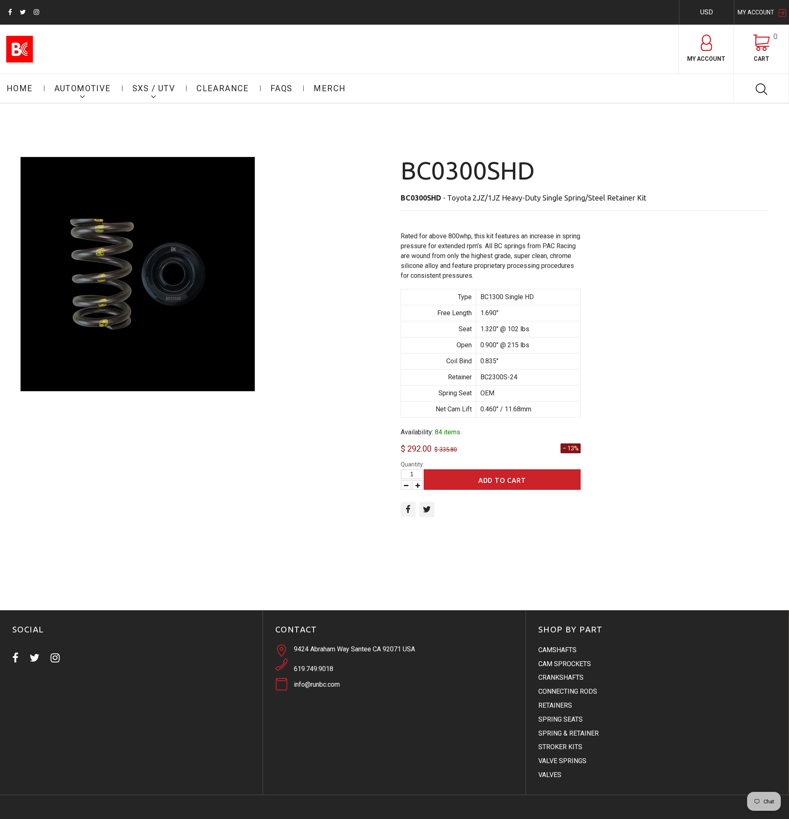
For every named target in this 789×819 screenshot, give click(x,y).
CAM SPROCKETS (564, 664)
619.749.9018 (313, 669)
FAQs (281, 88)
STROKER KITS (560, 747)
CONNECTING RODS (567, 691)
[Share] (408, 509)
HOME (20, 88)
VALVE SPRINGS (562, 761)
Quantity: (412, 464)
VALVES (549, 775)
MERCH (330, 88)
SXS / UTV (153, 88)
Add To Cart (502, 480)
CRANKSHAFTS (561, 677)
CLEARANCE (222, 88)
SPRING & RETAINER (568, 733)
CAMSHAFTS (557, 650)
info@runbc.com (317, 684)
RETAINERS (555, 705)
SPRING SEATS (560, 719)
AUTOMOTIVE (82, 88)
